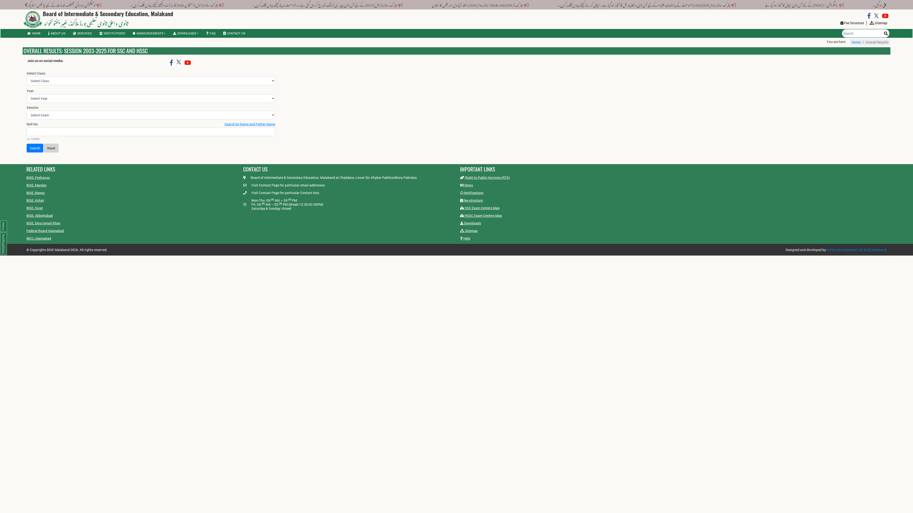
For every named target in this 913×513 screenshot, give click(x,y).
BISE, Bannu (35, 192)
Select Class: (36, 73)
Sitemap (471, 230)
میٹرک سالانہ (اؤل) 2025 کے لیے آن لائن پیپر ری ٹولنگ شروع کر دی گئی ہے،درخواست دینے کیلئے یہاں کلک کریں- (401, 4)
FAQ (213, 33)
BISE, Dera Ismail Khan (43, 223)
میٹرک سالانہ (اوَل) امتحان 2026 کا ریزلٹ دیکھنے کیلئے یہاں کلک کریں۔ (250, 4)
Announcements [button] (149, 33)
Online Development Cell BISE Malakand (857, 249)
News (468, 185)
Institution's (114, 33)
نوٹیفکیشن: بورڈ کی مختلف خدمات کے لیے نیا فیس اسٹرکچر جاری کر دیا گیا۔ (128, 4)
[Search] (886, 33)
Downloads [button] (186, 33)
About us (58, 33)
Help (466, 238)
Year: (30, 91)
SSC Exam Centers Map (482, 208)
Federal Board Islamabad (45, 230)
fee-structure (473, 200)
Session (33, 107)
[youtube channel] (885, 16)
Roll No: (33, 124)
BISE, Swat (34, 208)
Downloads (472, 223)
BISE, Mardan (36, 185)
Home (36, 33)
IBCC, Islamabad (38, 238)
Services (84, 33)
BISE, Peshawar (38, 177)
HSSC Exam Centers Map (483, 215)
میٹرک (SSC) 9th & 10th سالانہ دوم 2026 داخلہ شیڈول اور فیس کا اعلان (554, 4)
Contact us (236, 33)
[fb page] (869, 16)
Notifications (473, 192)
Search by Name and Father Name (249, 124)
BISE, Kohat (35, 200)
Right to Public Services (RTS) (487, 177)
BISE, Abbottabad (39, 215)
